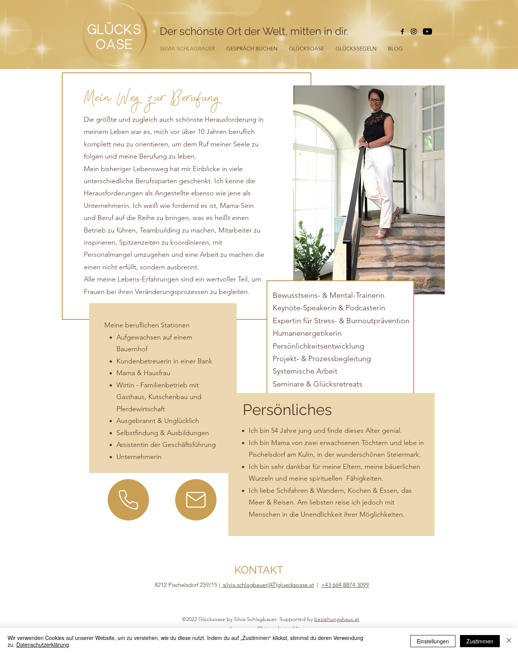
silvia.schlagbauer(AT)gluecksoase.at (267, 584)
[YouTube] (427, 31)
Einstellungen (433, 641)
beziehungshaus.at (336, 619)
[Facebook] (402, 31)
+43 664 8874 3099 (345, 584)
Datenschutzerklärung (42, 644)
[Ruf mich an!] (128, 499)
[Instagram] (414, 31)
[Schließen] (508, 641)
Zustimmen (479, 641)
